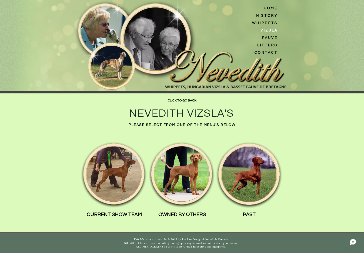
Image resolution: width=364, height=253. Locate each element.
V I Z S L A (269, 30)
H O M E (270, 8)
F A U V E (269, 38)
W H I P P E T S (264, 23)
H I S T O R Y (266, 16)
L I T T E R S (267, 45)
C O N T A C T (265, 53)
